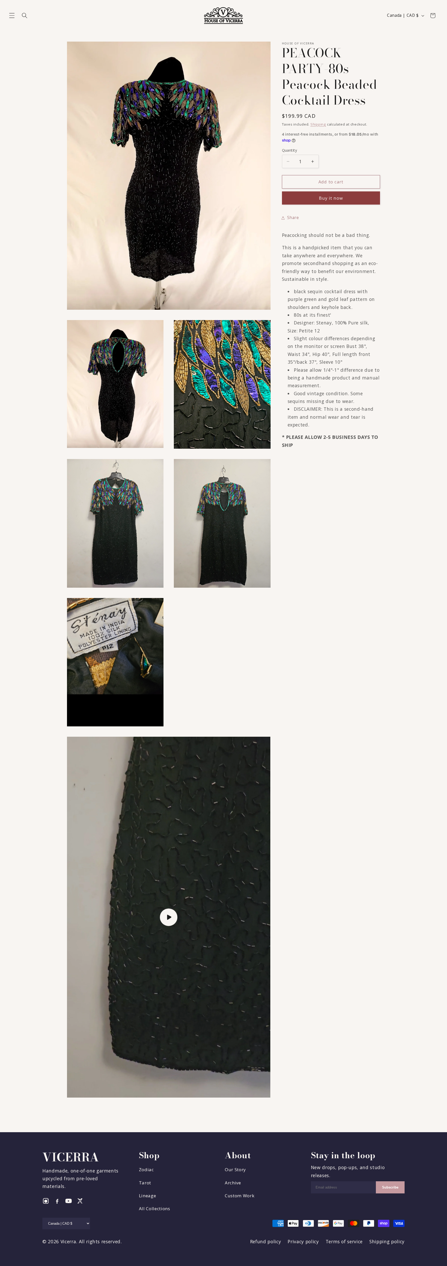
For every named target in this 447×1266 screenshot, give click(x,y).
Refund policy (265, 1241)
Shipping (318, 124)
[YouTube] (68, 1201)
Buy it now (331, 198)
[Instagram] (45, 1201)
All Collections (154, 1208)
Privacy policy (303, 1241)
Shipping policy (387, 1241)
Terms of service (344, 1241)
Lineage (147, 1196)
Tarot (145, 1183)
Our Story (235, 1169)
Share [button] (293, 218)
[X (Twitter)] (80, 1201)
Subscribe (390, 1187)
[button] (12, 15)
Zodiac (146, 1169)
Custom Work (239, 1196)
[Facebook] (57, 1201)
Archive (233, 1183)
